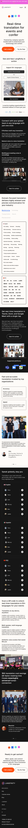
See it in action (14, 188)
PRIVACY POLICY (6, 822)
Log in (21, 7)
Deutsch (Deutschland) (14, 71)
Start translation (14, 99)
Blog (3, 797)
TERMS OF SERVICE (7, 819)
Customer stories (6, 794)
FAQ (3, 791)
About (3, 804)
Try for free (21, 49)
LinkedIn (4, 815)
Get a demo (8, 49)
